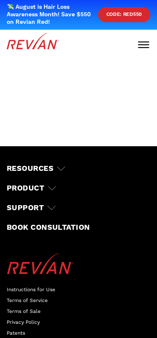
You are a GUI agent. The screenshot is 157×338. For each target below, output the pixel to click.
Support (25, 208)
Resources (30, 168)
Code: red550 (124, 14)
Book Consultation (48, 227)
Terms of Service (27, 300)
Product (25, 188)
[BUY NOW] (38, 321)
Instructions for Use (31, 289)
